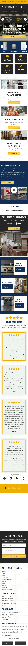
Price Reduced (5, 577)
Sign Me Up (14, 556)
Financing (4, 581)
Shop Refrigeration (8, 286)
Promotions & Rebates (7, 579)
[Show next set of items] (25, 19)
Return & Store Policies (7, 589)
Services (3, 583)
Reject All (7, 643)
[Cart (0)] (25, 7)
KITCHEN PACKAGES (14, 228)
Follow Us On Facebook (14, 488)
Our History (7, 183)
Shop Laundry (19, 305)
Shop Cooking (19, 269)
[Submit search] (24, 11)
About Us (4, 585)
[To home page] (9, 7)
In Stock (3, 573)
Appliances (4, 571)
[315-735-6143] (21, 7)
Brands (3, 575)
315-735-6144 (8, 605)
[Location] (17, 7)
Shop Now (14, 36)
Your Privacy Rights (14, 638)
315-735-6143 (12, 603)
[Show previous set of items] (2, 19)
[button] (2, 7)
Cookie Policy (8, 635)
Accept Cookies (20, 643)
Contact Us (4, 587)
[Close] (26, 626)
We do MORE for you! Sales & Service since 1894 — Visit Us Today (14, 2)
